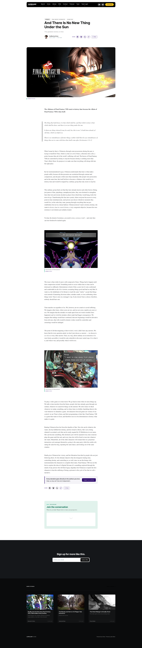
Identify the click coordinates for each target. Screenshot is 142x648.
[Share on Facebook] (77, 36)
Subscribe (109, 4)
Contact (65, 4)
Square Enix (70, 19)
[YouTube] (99, 4)
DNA (59, 4)
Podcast (72, 4)
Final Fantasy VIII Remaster (58, 19)
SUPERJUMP (29, 636)
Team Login (85, 4)
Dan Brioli (113, 636)
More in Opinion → (111, 586)
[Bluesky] (102, 4)
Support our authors (88, 480)
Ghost (104, 636)
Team (77, 4)
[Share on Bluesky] (81, 36)
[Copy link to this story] (88, 36)
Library (54, 4)
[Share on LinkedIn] (84, 36)
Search (43, 4)
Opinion (47, 19)
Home (48, 4)
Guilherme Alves (53, 36)
